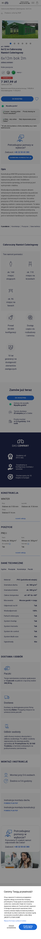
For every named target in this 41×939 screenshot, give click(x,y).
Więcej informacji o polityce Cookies (15, 921)
